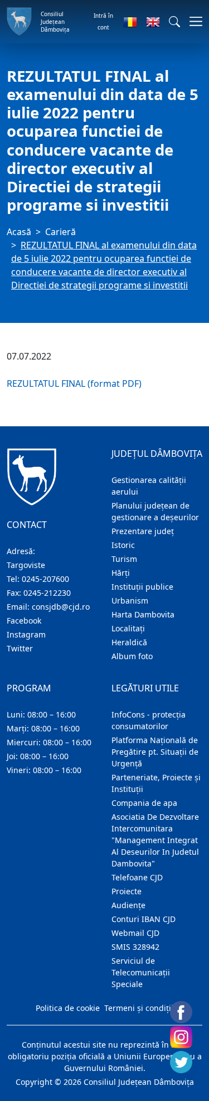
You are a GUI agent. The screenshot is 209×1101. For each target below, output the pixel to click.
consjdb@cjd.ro (61, 606)
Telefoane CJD (137, 877)
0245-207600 (45, 579)
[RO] (130, 21)
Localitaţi (128, 628)
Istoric (123, 545)
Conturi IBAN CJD (143, 919)
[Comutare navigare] (192, 21)
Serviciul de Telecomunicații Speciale (140, 972)
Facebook (24, 620)
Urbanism (129, 600)
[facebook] (181, 1012)
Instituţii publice (142, 586)
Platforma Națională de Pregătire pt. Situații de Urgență (154, 752)
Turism (124, 559)
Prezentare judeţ (142, 531)
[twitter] (181, 1062)
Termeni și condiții (138, 1008)
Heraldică (129, 642)
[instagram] (181, 1037)
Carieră (60, 232)
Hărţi (120, 572)
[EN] (153, 21)
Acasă (19, 232)
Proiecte (126, 891)
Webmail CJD (135, 933)
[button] (174, 21)
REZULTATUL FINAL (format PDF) (74, 383)
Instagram (26, 634)
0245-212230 (47, 592)
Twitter (20, 648)
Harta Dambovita (142, 614)
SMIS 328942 (135, 946)
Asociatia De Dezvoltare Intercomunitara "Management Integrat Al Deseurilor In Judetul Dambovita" (155, 840)
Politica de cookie (68, 1008)
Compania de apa (144, 803)
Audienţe (128, 905)
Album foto (132, 656)
